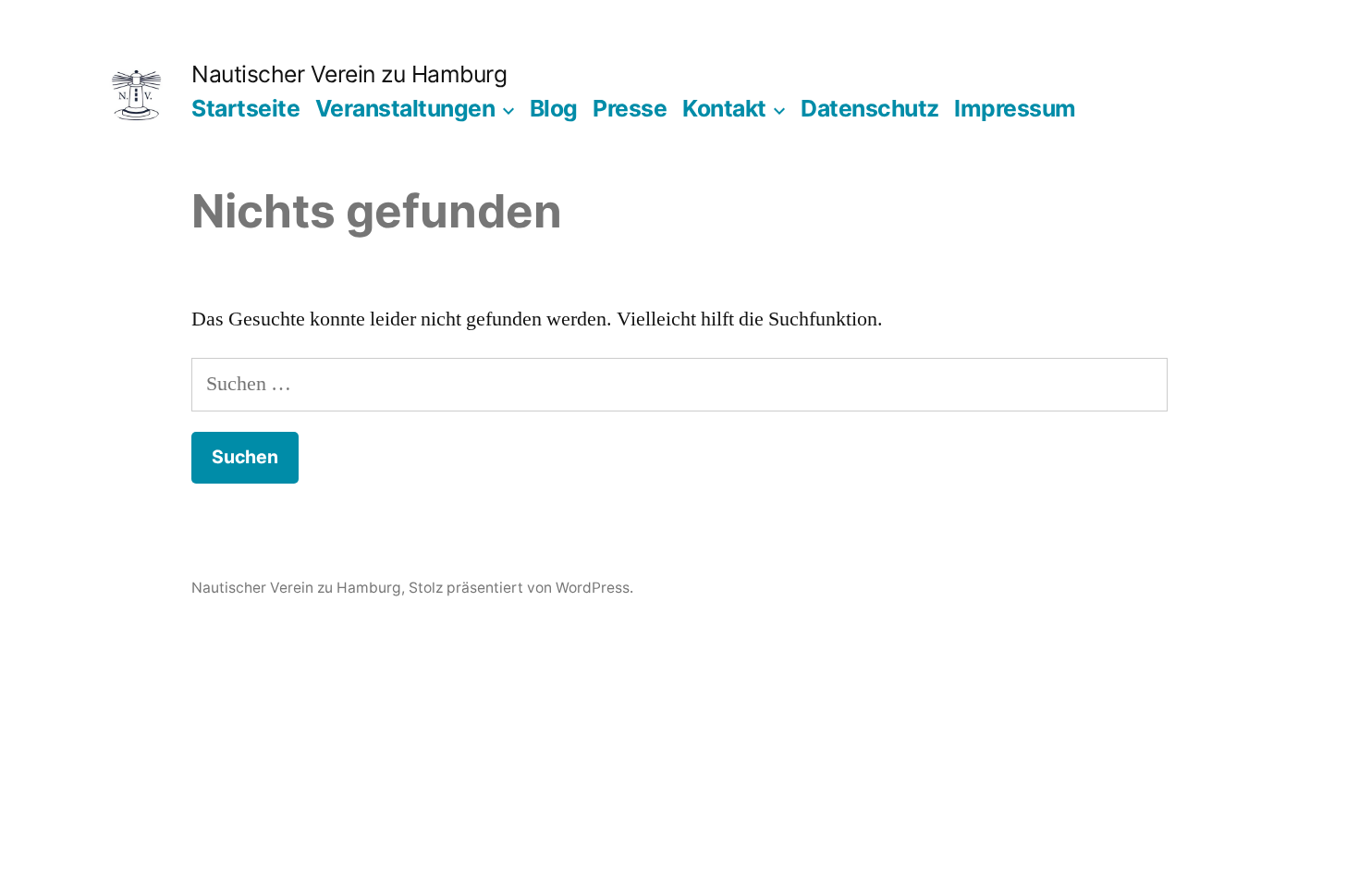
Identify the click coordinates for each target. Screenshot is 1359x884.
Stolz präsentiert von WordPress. (521, 587)
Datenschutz (870, 108)
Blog (554, 108)
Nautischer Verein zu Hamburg (349, 74)
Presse (630, 108)
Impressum (1015, 108)
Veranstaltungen (405, 108)
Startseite (245, 108)
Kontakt (724, 108)
